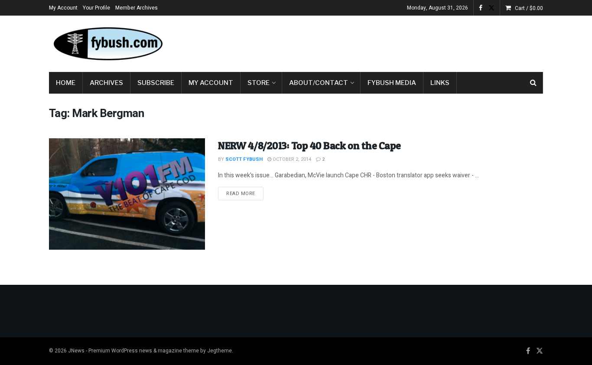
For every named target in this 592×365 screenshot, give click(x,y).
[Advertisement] (385, 42)
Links (439, 83)
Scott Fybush (244, 159)
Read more (244, 193)
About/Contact (318, 83)
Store (258, 83)
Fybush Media (392, 83)
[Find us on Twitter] (491, 8)
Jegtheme (219, 351)
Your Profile (96, 8)
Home (65, 83)
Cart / (529, 8)
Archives (106, 83)
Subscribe (155, 83)
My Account (63, 8)
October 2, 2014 (291, 159)
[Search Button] (533, 83)
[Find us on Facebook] (480, 8)
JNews (76, 351)
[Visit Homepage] (107, 43)
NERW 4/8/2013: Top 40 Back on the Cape (309, 145)
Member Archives (136, 8)
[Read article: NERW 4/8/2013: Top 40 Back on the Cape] (127, 194)
